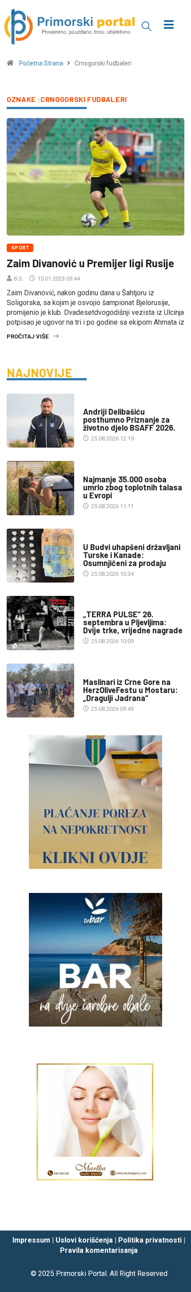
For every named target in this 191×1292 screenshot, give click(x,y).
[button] (146, 26)
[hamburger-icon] (169, 26)
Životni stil (99, 605)
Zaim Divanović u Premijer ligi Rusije (90, 263)
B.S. (19, 278)
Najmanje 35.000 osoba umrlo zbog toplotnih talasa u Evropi (132, 487)
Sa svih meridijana (109, 470)
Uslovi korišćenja (84, 1240)
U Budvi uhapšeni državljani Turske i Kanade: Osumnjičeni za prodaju (131, 555)
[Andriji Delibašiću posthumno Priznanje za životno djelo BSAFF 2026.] (40, 421)
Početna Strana (41, 63)
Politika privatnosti (150, 1240)
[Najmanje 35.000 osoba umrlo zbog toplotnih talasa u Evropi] (40, 488)
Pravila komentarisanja (99, 1250)
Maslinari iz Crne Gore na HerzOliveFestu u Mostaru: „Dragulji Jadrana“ (130, 690)
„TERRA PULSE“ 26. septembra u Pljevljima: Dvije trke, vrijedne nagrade (133, 622)
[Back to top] (171, 1215)
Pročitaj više (27, 336)
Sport (20, 248)
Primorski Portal (81, 1273)
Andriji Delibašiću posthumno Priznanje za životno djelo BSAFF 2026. (129, 419)
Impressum (31, 1240)
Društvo (95, 538)
